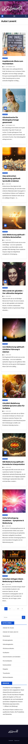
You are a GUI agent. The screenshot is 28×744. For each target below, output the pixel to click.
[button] (25, 16)
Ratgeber (5, 58)
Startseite (11, 740)
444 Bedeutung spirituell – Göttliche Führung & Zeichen (13, 349)
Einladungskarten (8, 640)
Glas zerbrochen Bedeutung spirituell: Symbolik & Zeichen (11, 178)
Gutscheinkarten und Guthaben (11, 656)
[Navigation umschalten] (14, 16)
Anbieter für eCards (8, 628)
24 (18, 609)
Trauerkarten (6, 673)
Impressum (16, 740)
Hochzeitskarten (7, 661)
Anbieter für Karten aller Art (10, 632)
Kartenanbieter (7, 665)
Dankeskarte (6, 636)
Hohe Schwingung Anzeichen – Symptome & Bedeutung (13, 520)
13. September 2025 (9, 66)
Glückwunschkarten (8, 648)
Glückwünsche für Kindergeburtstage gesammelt (10, 119)
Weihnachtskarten (8, 677)
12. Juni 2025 (7, 184)
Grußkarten (6, 652)
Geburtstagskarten (8, 644)
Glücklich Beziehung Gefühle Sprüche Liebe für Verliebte (13, 405)
